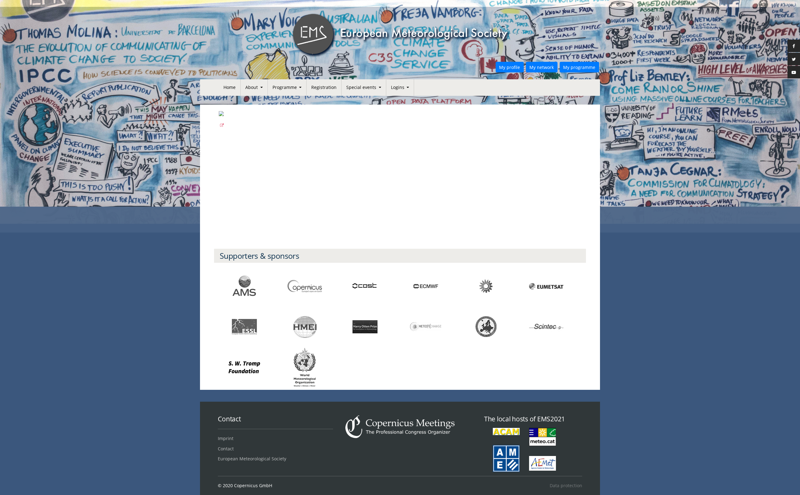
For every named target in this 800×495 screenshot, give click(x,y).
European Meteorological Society (252, 459)
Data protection (566, 485)
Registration (324, 87)
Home (229, 87)
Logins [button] (398, 87)
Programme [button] (285, 87)
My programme (579, 67)
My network (541, 67)
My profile (509, 67)
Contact (226, 449)
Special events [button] (362, 87)
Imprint (225, 438)
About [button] (252, 87)
